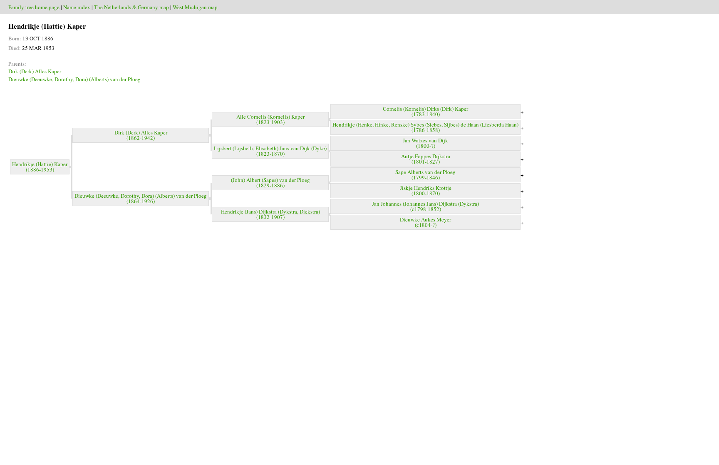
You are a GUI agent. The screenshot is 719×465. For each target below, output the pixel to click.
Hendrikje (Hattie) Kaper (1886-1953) (39, 166)
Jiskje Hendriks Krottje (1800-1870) (425, 190)
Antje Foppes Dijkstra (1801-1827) (425, 158)
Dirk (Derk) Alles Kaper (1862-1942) (140, 135)
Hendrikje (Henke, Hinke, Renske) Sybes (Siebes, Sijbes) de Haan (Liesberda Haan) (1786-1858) (425, 127)
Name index (76, 7)
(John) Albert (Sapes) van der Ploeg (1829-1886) (270, 182)
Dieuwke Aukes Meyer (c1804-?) (425, 222)
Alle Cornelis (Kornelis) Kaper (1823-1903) (270, 119)
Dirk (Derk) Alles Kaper (34, 71)
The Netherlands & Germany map (131, 7)
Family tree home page (34, 7)
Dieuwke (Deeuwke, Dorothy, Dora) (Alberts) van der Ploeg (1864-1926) (140, 198)
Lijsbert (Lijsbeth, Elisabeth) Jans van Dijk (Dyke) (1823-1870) (270, 150)
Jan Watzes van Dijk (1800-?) (425, 143)
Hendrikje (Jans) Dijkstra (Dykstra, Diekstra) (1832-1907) (270, 214)
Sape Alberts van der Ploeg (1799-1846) (425, 174)
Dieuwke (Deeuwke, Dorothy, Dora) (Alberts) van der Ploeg (74, 79)
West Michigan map (195, 7)
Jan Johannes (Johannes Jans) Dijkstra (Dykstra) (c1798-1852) (425, 206)
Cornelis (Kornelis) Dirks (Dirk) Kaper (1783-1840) (425, 111)
